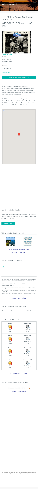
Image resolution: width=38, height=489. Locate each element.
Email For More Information (19, 77)
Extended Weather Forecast (19, 373)
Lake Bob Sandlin (10, 4)
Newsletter (8, 223)
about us (27, 472)
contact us (32, 472)
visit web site (6, 72)
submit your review (19, 298)
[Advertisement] (19, 185)
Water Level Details (19, 392)
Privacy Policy (27, 473)
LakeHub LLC (14, 472)
